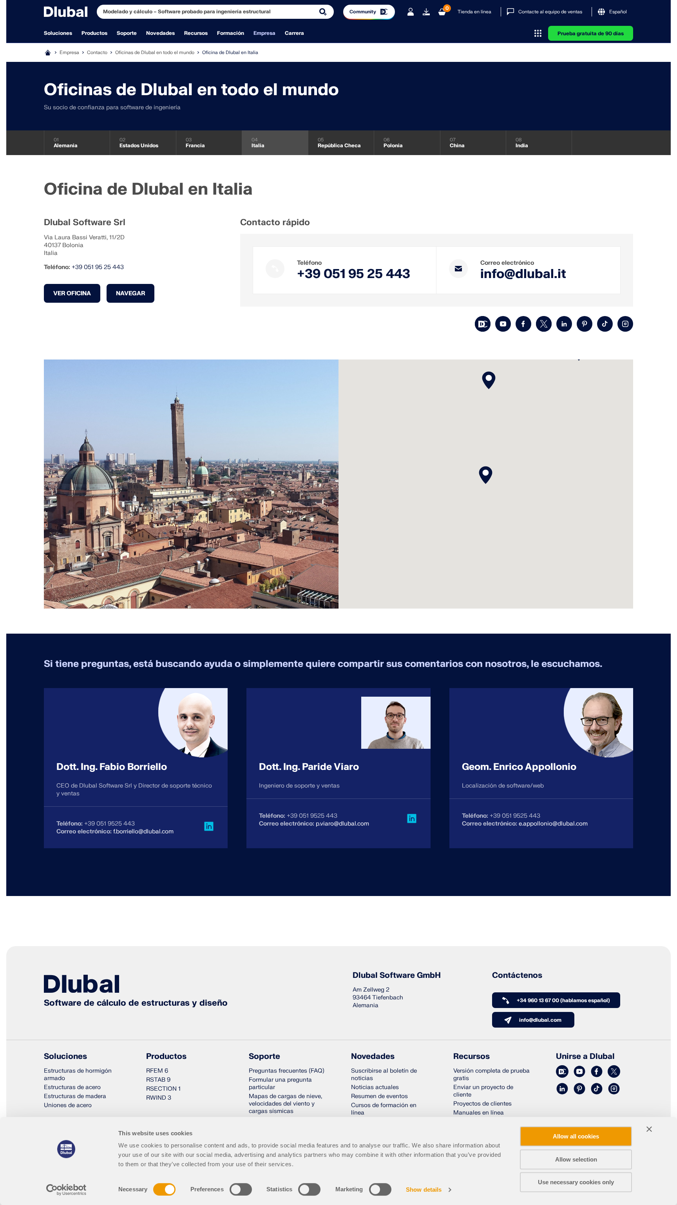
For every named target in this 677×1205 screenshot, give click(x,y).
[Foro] (483, 324)
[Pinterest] (584, 324)
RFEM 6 (157, 1071)
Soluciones (58, 33)
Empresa (264, 33)
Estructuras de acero (72, 1087)
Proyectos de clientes (482, 1103)
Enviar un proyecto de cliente (483, 1091)
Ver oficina (72, 293)
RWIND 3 (158, 1098)
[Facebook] (523, 324)
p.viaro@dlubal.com (342, 823)
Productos (94, 33)
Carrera (294, 33)
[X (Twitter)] (544, 324)
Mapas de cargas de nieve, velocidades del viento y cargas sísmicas (285, 1104)
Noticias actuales (375, 1087)
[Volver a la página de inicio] (65, 11)
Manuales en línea (478, 1112)
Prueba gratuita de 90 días (591, 34)
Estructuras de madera (75, 1096)
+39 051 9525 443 (109, 823)
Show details (424, 1189)
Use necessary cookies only (576, 1182)
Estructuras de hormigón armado (78, 1074)
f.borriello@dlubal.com (143, 831)
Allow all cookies (576, 1136)
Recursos (196, 33)
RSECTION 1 (163, 1089)
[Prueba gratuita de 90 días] (426, 11)
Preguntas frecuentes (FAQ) (286, 1071)
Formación (230, 33)
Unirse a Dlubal (585, 1056)
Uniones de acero (68, 1105)
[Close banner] (649, 1129)
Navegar (130, 293)
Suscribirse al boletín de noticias (384, 1074)
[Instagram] (625, 324)
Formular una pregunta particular (280, 1083)
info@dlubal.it (523, 274)
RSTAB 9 (158, 1080)
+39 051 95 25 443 (98, 267)
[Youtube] (503, 324)
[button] (489, 380)
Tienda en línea (474, 12)
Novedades (160, 33)
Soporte (127, 33)
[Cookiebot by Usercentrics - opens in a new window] (66, 1190)
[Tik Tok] (605, 324)
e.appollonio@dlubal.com (553, 823)
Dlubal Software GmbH (397, 975)
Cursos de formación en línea (383, 1109)
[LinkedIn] (564, 324)
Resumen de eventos (379, 1096)
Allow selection (576, 1159)
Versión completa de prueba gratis (491, 1074)
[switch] (241, 1189)
